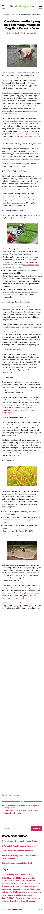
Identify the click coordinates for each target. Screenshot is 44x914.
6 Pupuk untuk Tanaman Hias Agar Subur (19, 841)
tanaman (8, 898)
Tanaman (9, 14)
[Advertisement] (22, 701)
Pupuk (13, 892)
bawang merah (20, 875)
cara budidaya (14, 881)
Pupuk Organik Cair (35, 892)
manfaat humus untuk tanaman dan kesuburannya (22, 327)
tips (18, 795)
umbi (25, 901)
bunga (17, 877)
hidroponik (16, 886)
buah (29, 874)
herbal (37, 883)
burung (26, 878)
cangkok (5, 881)
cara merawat (6, 883)
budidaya (6, 878)
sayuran (18, 895)
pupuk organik (24, 892)
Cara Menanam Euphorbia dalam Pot (17, 851)
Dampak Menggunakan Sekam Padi (17, 863)
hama (23, 883)
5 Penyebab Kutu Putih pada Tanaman (18, 846)
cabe (33, 878)
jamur (35, 886)
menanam (8, 795)
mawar (9, 889)
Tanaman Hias (23, 898)
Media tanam (16, 889)
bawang (10, 875)
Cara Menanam (27, 880)
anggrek (4, 875)
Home (4, 14)
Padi (14, 795)
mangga (4, 889)
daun (13, 884)
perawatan (37, 889)
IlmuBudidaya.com (15, 910)
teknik (33, 898)
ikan (25, 886)
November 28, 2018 (30, 33)
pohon (5, 892)
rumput (10, 895)
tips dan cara (5, 901)
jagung (30, 886)
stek (25, 895)
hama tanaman (31, 883)
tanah (30, 895)
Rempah (4, 895)
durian (17, 883)
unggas (32, 901)
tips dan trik (16, 901)
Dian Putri (15, 33)
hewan (6, 886)
